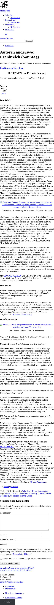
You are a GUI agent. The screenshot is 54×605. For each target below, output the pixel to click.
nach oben (7, 602)
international (25, 493)
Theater (41, 493)
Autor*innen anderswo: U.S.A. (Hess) (16, 570)
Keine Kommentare (40, 491)
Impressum (9, 586)
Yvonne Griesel (26, 496)
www (3, 93)
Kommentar (5, 513)
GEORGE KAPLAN (12, 276)
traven (48, 493)
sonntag (34, 493)
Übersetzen (4, 496)
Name (3, 534)
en (6, 34)
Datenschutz (10, 589)
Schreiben (9, 46)
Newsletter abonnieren (14, 593)
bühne (7, 493)
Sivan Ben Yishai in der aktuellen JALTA (17, 568)
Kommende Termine (13, 598)
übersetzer (14, 496)
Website (3, 544)
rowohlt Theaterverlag (22, 314)
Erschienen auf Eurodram (11, 68)
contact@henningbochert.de (11, 582)
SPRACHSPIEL (7, 446)
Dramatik (15, 493)
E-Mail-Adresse (7, 539)
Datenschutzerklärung (21, 554)
